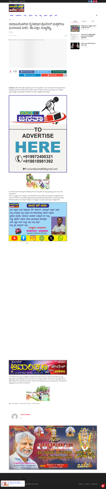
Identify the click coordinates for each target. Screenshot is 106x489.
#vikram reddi (36, 403)
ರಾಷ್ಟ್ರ (40, 15)
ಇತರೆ (56, 15)
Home (11, 15)
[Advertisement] (64, 7)
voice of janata (25, 414)
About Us (11, 1)
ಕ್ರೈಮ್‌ (51, 15)
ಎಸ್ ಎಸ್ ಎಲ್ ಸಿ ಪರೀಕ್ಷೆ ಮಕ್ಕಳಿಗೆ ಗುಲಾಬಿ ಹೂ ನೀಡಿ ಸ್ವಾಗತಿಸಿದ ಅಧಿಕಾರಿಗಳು (88, 36)
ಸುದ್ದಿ (25, 15)
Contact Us (16, 1)
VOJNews (14, 484)
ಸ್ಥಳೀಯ (30, 15)
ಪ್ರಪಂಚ (45, 15)
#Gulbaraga (15, 403)
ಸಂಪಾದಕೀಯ (18, 15)
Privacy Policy (22, 1)
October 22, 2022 (12, 35)
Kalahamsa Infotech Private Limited (30, 484)
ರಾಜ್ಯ (36, 15)
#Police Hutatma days (25, 403)
